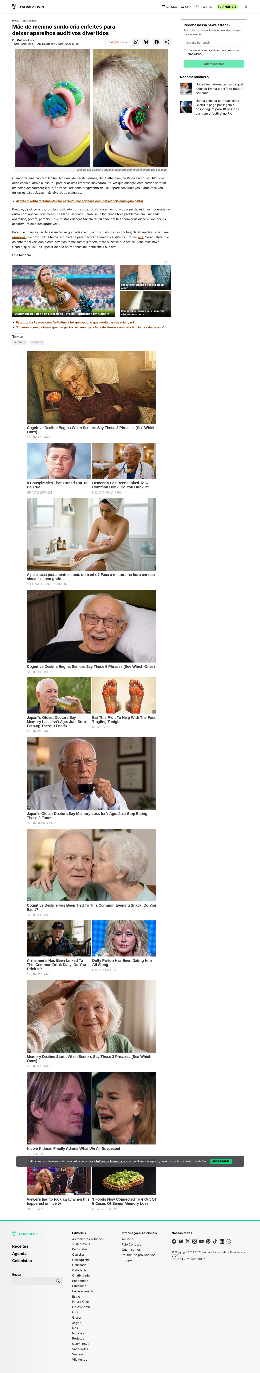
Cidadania (79, 1270)
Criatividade (81, 1275)
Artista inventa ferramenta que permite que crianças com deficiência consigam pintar (79, 201)
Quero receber (214, 64)
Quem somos (131, 1249)
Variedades (80, 1349)
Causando (79, 1265)
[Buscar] (58, 1281)
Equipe (127, 1260)
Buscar (17, 1274)
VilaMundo (79, 1359)
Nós (75, 1328)
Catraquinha (81, 1260)
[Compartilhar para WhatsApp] (136, 42)
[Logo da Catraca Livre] (28, 6)
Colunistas (22, 1260)
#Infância (20, 342)
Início (15, 20)
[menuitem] (37, 1248)
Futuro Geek (81, 1302)
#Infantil (36, 342)
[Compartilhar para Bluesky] (146, 42)
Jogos (76, 1323)
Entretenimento (83, 1291)
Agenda (171, 6)
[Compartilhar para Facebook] (157, 42)
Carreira (78, 1254)
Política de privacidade (138, 1255)
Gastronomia (81, 1307)
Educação (79, 1286)
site (141, 237)
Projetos (78, 1338)
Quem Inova (80, 1344)
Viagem (77, 1354)
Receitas (206, 6)
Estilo (76, 1296)
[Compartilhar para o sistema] (167, 42)
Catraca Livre (25, 40)
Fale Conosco (132, 1244)
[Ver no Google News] (117, 42)
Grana (76, 1317)
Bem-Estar (30, 20)
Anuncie (229, 7)
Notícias (78, 1333)
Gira (188, 6)
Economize (80, 1281)
